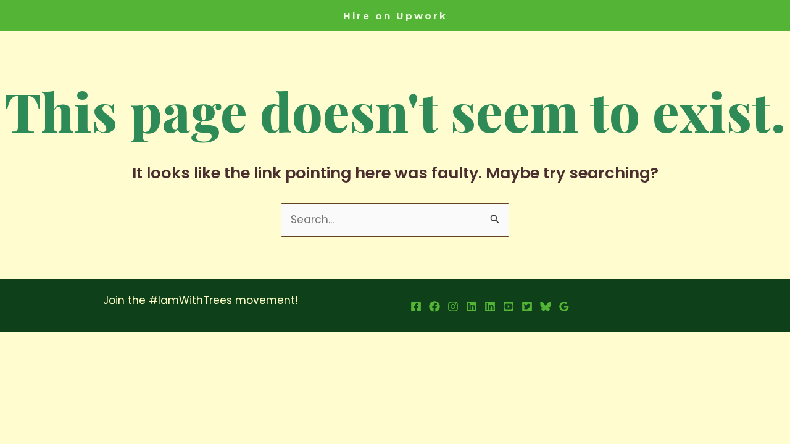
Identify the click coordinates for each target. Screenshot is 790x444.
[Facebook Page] (434, 306)
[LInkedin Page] (490, 306)
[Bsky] (545, 306)
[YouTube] (508, 306)
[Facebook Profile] (416, 306)
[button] (395, 16)
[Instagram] (453, 306)
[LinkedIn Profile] (471, 306)
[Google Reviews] (564, 306)
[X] (527, 306)
